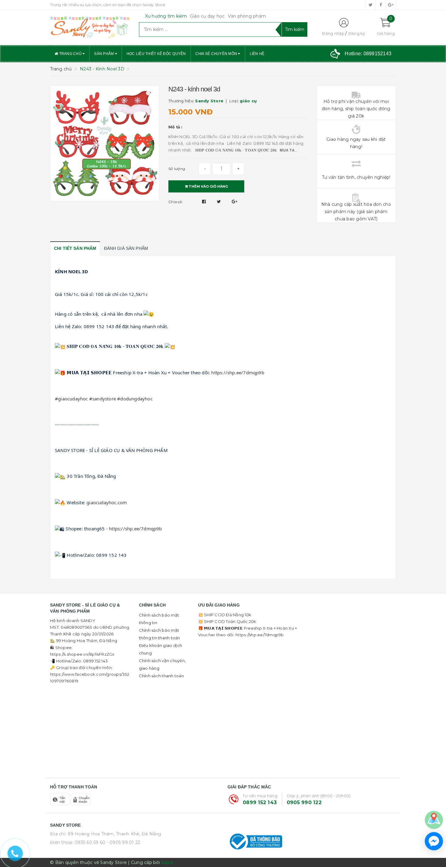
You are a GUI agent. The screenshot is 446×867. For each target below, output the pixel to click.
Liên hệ (257, 54)
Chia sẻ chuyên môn (216, 54)
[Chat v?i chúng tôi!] (434, 841)
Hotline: (368, 53)
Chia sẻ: (175, 201)
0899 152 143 (260, 802)
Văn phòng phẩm (247, 16)
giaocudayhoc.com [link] (106, 502)
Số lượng (176, 168)
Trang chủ (70, 54)
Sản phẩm (104, 54)
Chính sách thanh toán (161, 675)
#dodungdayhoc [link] (135, 399)
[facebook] (381, 5)
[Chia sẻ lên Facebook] (205, 201)
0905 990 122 (304, 802)
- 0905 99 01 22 (123, 842)
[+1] (234, 201)
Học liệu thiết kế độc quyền (156, 54)
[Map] (434, 819)
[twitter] (371, 5)
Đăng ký (356, 33)
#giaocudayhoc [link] (71, 399)
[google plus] (391, 5)
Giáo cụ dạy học (207, 16)
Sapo (167, 862)
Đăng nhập (333, 33)
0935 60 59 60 (90, 842)
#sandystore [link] (102, 399)
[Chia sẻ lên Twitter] (220, 201)
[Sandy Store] (90, 27)
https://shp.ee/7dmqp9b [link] (237, 372)
